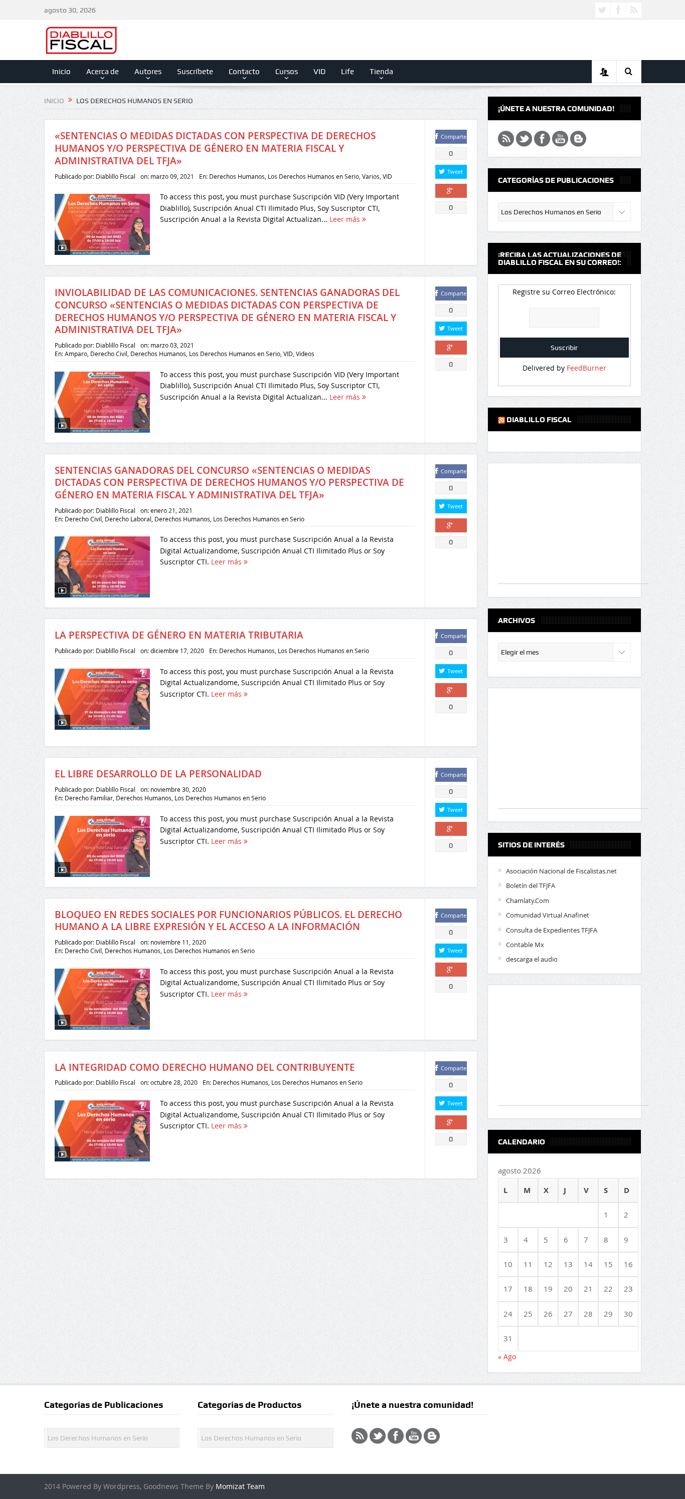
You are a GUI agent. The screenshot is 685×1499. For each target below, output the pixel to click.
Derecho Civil (108, 354)
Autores (147, 71)
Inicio (61, 71)
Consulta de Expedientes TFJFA (551, 930)
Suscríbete (195, 71)
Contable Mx (525, 944)
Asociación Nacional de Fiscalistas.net (561, 870)
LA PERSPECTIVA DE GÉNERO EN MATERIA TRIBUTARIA (179, 635)
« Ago (507, 1356)
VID (319, 71)
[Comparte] (451, 191)
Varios (371, 176)
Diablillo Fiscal (115, 176)
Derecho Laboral (128, 519)
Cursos (286, 71)
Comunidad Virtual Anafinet (547, 915)
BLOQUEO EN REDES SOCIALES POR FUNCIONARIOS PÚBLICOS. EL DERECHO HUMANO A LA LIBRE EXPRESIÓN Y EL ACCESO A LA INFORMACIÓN (228, 921)
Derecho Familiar (89, 798)
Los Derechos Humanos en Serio (313, 176)
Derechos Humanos (237, 176)
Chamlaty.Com (527, 900)
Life (347, 71)
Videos (305, 354)
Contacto (244, 71)
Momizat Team (240, 1486)
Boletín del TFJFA (530, 885)
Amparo (76, 354)
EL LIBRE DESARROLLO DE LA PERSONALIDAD (158, 773)
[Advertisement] (573, 528)
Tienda (381, 71)
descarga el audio (532, 959)
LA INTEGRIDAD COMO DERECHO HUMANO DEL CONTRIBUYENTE (205, 1067)
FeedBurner (586, 368)
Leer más (345, 219)
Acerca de (102, 71)
